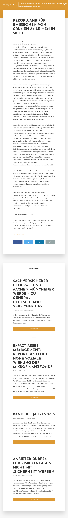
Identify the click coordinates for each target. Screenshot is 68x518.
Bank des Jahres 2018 (34, 414)
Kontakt (39, 4)
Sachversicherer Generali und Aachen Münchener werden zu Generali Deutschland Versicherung (33, 293)
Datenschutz (57, 4)
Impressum (48, 4)
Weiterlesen (34, 328)
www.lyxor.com (18, 234)
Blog (27, 4)
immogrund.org (10, 5)
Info (33, 4)
